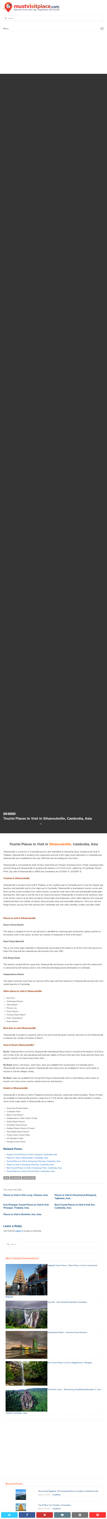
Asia (5, 813)
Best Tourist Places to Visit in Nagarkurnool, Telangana (69, 1363)
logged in (19, 1231)
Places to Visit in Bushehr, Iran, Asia (22, 1214)
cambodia (15, 1178)
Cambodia (11, 813)
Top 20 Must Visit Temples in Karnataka (54, 1505)
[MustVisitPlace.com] (53, 7)
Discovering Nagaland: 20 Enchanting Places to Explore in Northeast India (68, 1491)
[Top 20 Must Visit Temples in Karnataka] (21, 1505)
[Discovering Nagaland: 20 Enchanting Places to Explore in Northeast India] (21, 1491)
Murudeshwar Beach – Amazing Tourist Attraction (67, 1332)
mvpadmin (56, 1495)
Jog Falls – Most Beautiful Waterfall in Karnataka (67, 1302)
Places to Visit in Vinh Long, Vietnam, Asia (25, 1195)
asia (6, 1178)
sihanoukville (28, 1178)
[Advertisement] (53, 52)
